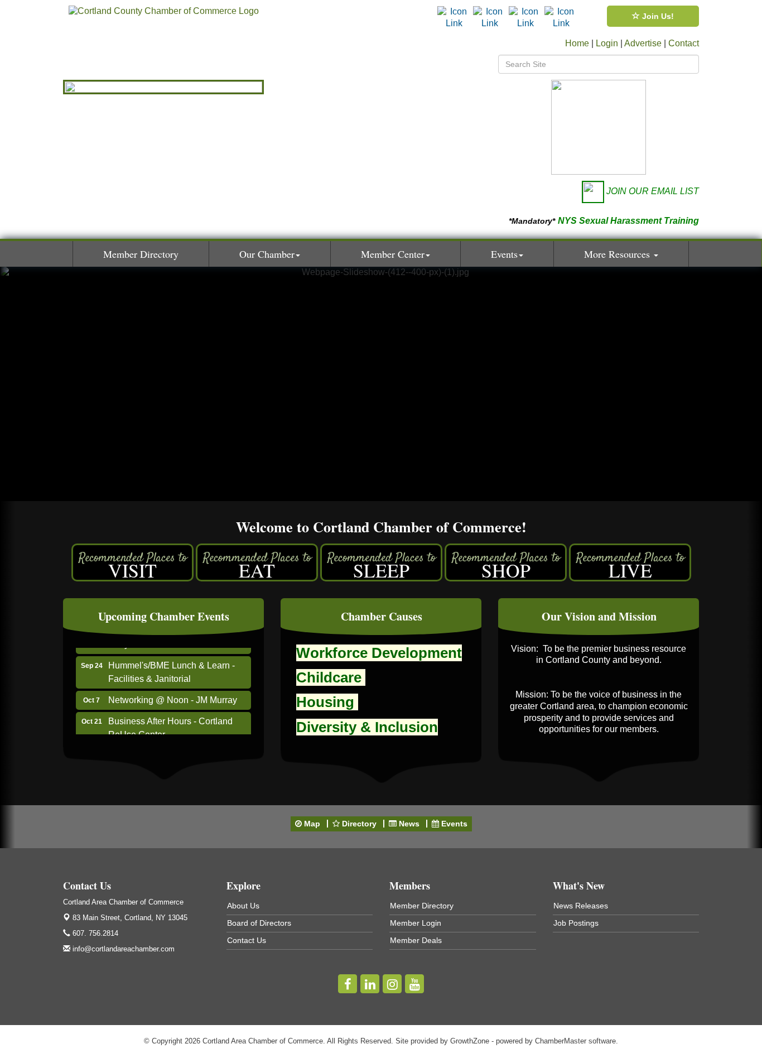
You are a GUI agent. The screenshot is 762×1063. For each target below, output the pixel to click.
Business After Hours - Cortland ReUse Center (170, 721)
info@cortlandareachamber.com (122, 949)
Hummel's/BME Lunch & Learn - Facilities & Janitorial (171, 665)
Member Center (393, 254)
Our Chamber (267, 254)
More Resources (618, 254)
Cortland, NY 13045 (130, 917)
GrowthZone (469, 1041)
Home (577, 43)
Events (504, 254)
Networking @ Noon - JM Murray (172, 693)
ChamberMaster (560, 1041)
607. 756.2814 (94, 933)
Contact (683, 43)
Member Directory (141, 254)
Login (607, 43)
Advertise (643, 43)
